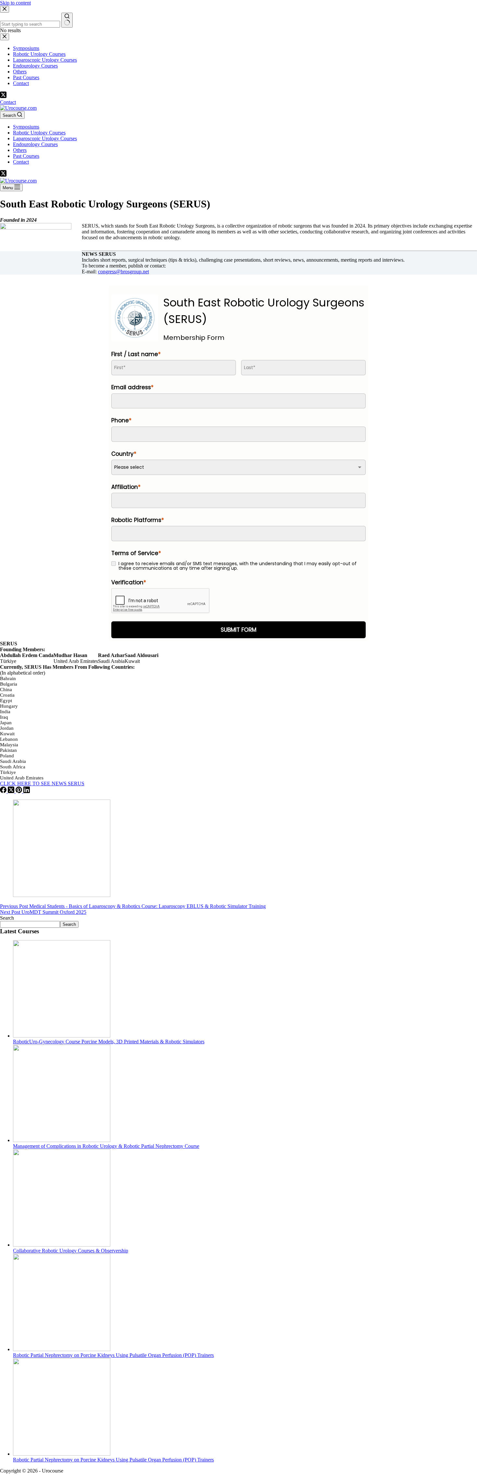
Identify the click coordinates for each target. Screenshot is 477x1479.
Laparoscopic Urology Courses (45, 138)
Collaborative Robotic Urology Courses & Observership (70, 1250)
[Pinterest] (19, 791)
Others (20, 150)
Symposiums (26, 127)
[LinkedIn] (26, 791)
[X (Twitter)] (3, 96)
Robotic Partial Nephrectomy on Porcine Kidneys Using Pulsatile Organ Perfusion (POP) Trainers (113, 1355)
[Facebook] (4, 791)
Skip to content (15, 3)
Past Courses (26, 156)
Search (7, 918)
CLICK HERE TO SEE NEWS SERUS (42, 783)
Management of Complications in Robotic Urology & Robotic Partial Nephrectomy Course (106, 1146)
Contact (8, 102)
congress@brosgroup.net (123, 271)
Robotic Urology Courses (39, 132)
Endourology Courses (35, 144)
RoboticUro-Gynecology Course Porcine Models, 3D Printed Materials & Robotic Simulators (108, 1041)
